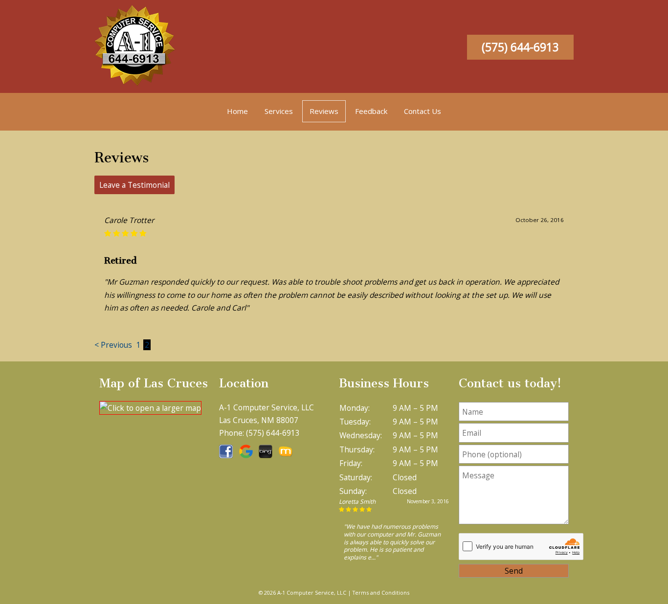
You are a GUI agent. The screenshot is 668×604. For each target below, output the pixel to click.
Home (237, 111)
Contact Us (422, 111)
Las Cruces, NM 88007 (258, 420)
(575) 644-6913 (520, 47)
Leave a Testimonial (134, 184)
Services (279, 111)
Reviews (324, 111)
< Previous (114, 344)
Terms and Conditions (381, 592)
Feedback (371, 111)
